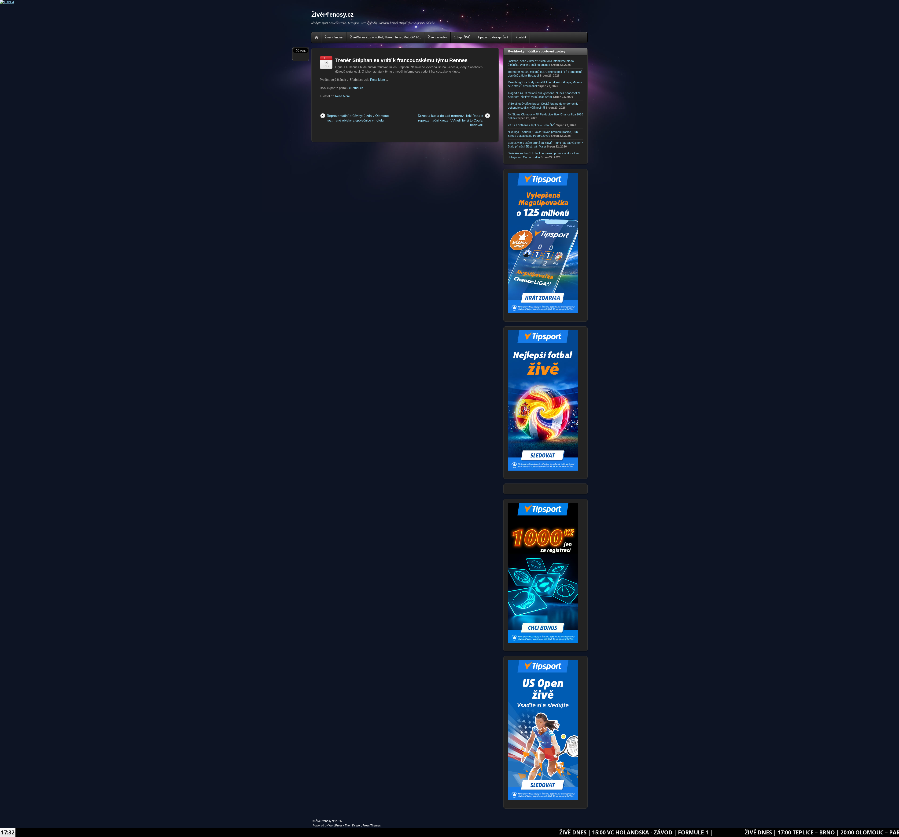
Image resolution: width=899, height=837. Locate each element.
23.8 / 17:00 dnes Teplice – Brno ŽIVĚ (532, 125)
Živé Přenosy (334, 37)
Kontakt (521, 37)
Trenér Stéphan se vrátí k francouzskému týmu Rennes (401, 60)
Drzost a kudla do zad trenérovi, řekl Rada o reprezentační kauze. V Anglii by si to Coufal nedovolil (450, 120)
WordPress (335, 825)
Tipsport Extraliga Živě (493, 37)
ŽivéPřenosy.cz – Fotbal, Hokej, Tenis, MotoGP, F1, (385, 37)
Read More (377, 79)
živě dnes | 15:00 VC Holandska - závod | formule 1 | (535, 832)
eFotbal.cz (356, 88)
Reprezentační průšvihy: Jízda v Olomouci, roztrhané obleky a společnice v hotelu (358, 118)
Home (316, 37)
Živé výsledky (437, 37)
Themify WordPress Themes (363, 825)
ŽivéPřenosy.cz (325, 820)
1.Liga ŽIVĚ (462, 37)
